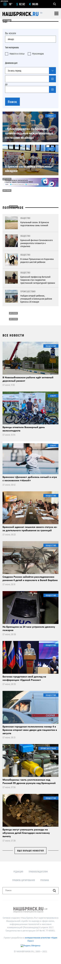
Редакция (18, 871)
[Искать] (54, 890)
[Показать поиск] (54, 4)
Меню (56, 13)
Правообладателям (38, 871)
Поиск (12, 102)
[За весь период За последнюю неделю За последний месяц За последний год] (30, 70)
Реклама (44, 880)
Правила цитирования (23, 880)
